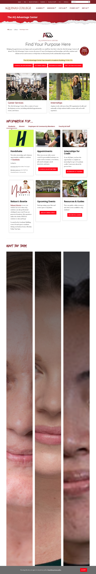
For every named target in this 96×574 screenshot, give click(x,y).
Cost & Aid (62, 8)
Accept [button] (83, 570)
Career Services (15, 102)
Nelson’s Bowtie (15, 205)
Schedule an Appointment (23, 65)
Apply (19, 2)
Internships (56, 102)
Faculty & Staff (52, 2)
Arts (60, 2)
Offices (16, 29)
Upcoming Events (40, 65)
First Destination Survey (73, 65)
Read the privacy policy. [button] (54, 570)
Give (25, 2)
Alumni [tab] (22, 126)
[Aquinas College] (18, 8)
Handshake (16, 159)
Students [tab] (11, 126)
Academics (39, 8)
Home (10, 29)
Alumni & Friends (33, 2)
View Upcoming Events (48, 213)
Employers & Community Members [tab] (41, 126)
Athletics (66, 2)
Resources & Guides (55, 65)
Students (42, 2)
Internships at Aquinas (75, 171)
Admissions (51, 8)
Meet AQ (84, 8)
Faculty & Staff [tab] (64, 126)
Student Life (74, 8)
